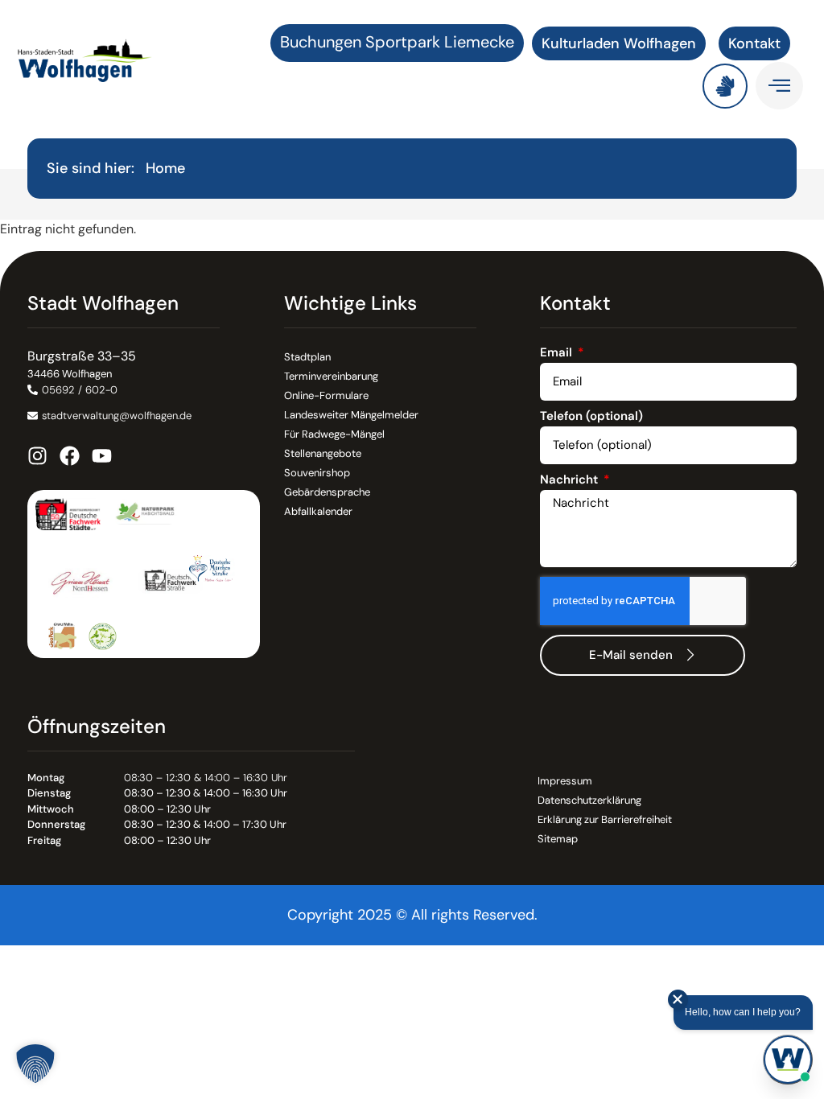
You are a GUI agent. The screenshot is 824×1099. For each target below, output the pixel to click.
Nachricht (570, 481)
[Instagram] (37, 456)
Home (165, 168)
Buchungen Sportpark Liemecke (397, 41)
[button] (35, 1063)
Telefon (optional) (591, 417)
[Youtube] (102, 456)
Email (557, 353)
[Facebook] (70, 456)
